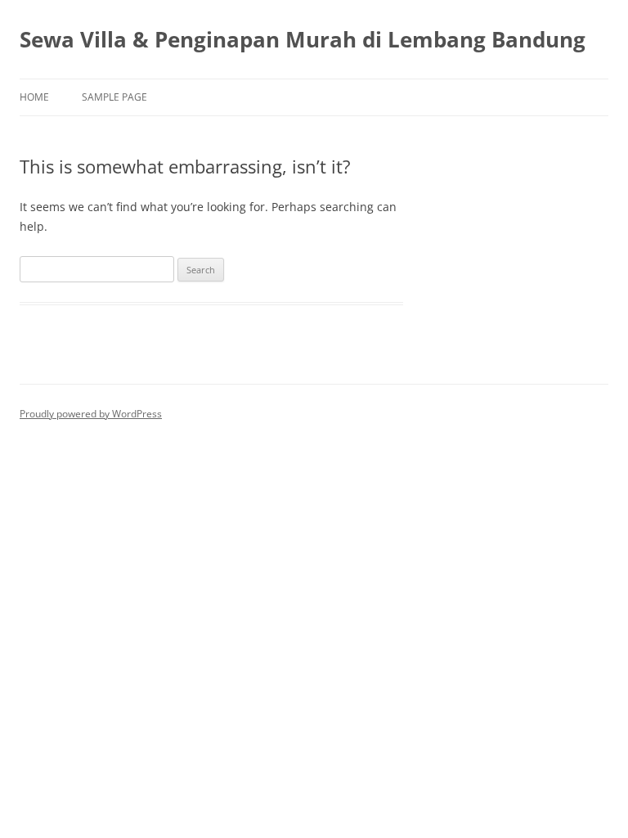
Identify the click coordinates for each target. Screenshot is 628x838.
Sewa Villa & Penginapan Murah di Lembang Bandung (302, 39)
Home (34, 97)
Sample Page (114, 97)
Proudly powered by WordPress (91, 414)
